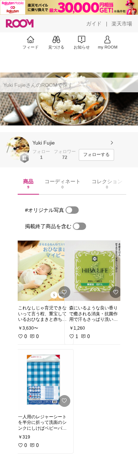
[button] (17, 148)
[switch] (72, 210)
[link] (43, 271)
